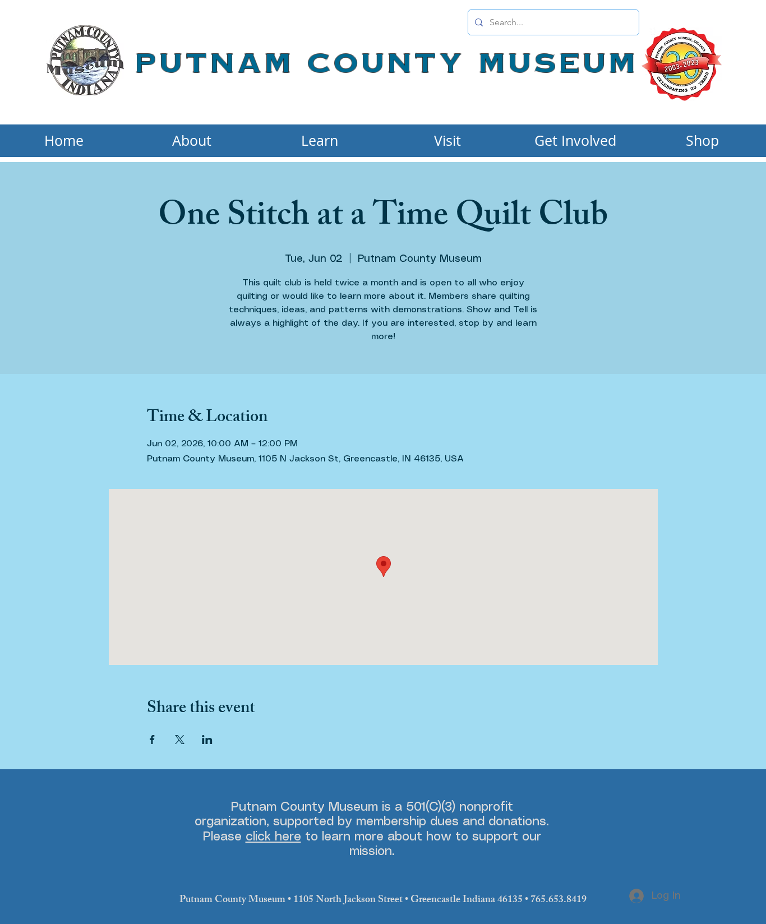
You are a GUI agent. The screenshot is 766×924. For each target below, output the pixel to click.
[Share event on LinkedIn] (207, 739)
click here (273, 837)
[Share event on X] (179, 739)
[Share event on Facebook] (152, 739)
